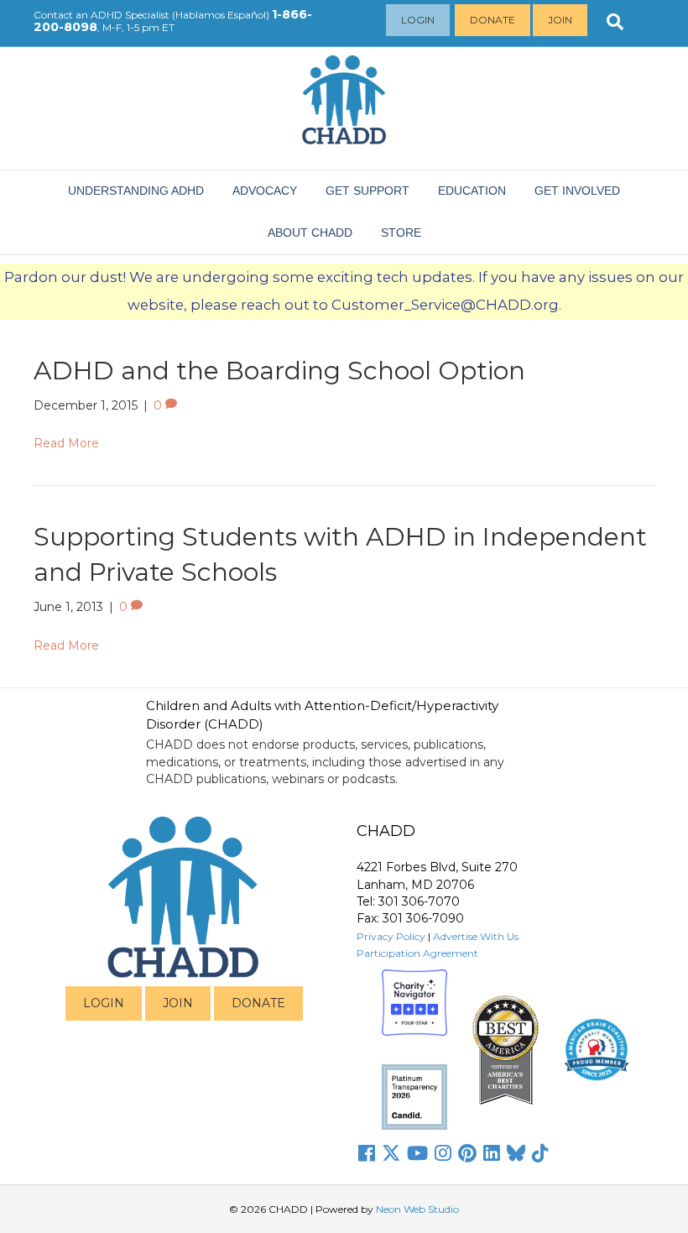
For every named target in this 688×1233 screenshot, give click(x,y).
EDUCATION (472, 190)
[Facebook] (366, 1153)
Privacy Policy (391, 936)
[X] (391, 1153)
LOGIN (103, 1003)
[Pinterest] (467, 1153)
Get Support (367, 190)
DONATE (258, 1003)
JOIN (178, 1003)
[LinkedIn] (491, 1153)
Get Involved (577, 190)
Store (401, 232)
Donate (492, 19)
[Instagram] (443, 1153)
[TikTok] (540, 1153)
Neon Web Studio (417, 1209)
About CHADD (310, 232)
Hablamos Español (220, 14)
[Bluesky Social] (516, 1153)
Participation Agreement (417, 953)
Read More (66, 443)
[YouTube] (417, 1153)
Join (560, 19)
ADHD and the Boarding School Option (279, 370)
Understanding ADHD (136, 190)
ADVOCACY (264, 190)
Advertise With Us (476, 936)
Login (418, 19)
